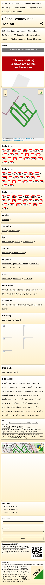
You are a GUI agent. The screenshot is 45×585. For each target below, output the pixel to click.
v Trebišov (11, 387)
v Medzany (34, 415)
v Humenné (32, 407)
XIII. (11, 294)
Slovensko (17, 3)
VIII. (21, 294)
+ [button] (5, 91)
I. (7, 290)
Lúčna (20, 11)
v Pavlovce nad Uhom (17, 383)
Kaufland (5, 220)
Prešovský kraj (8, 7)
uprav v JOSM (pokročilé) (29, 423)
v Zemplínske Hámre (19, 407)
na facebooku (17, 546)
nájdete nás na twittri (10, 506)
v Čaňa (33, 395)
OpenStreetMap (17, 138)
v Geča (21, 399)
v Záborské (25, 415)
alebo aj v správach (10, 512)
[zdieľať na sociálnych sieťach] (42, 23)
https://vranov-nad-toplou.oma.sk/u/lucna (13, 140)
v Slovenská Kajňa (18, 411)
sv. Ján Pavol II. (15, 320)
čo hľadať (6, 529)
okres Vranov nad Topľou (25, 7)
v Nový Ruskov (16, 391)
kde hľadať (6, 519)
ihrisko (17, 242)
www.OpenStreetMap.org (28, 564)
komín (4, 231)
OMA (9, 3)
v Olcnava (29, 399)
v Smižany (15, 403)
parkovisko (6, 279)
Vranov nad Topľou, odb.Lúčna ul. (15, 264)
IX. (31, 294)
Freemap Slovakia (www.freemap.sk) (14, 568)
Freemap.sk (29, 138)
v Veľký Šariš (7, 415)
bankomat (6, 253)
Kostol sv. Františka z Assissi (21, 290)
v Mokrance (13, 395)
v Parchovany (27, 391)
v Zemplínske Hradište (25, 387)
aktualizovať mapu (14, 423)
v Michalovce (32, 383)
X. (35, 294)
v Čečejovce (13, 399)
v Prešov (16, 415)
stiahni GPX (6, 428)
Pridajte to (17, 579)
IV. (3, 294)
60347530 (5, 424)
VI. (17, 294)
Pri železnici (14, 231)
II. (35, 290)
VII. (26, 294)
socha (4, 320)
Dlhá (16, 372)
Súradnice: (5, 426)
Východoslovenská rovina (24, 35)
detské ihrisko (7, 242)
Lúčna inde (7, 379)
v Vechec (29, 411)
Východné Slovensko (31, 3)
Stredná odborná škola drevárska (15, 305)
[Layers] (40, 92)
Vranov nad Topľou (25, 39)
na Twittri (23, 548)
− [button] (5, 94)
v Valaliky (37, 391)
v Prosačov (38, 411)
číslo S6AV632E (18, 253)
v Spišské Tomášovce (27, 403)
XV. (3, 290)
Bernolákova (7, 372)
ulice (14, 11)
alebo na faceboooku (10, 509)
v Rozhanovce (24, 395)
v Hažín (5, 383)
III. (39, 290)
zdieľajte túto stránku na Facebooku (15, 547)
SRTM (24, 578)
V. (7, 294)
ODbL (20, 566)
